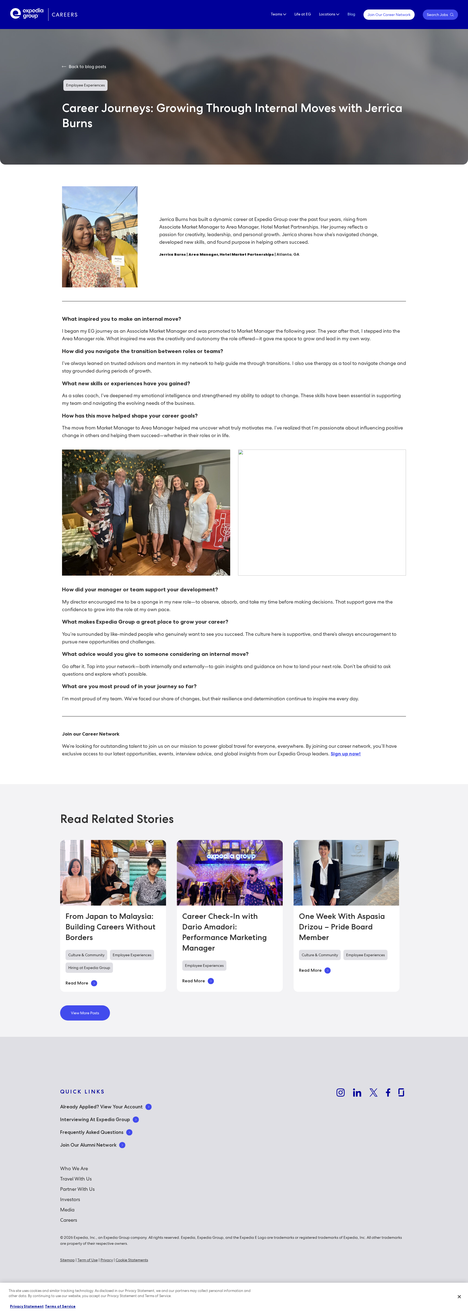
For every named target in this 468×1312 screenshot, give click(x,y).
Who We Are (74, 1168)
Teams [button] (277, 14)
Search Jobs (438, 14)
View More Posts (85, 1013)
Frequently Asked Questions (91, 1132)
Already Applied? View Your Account (101, 1107)
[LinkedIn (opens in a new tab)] (357, 1093)
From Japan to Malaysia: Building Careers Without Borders (110, 927)
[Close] (459, 1297)
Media (67, 1210)
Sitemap (67, 1260)
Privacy (106, 1260)
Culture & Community (86, 954)
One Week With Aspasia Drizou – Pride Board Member (342, 927)
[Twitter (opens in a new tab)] (373, 1093)
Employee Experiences (85, 85)
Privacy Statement (27, 1306)
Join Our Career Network (389, 14)
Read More (77, 983)
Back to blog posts (87, 66)
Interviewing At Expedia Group (95, 1119)
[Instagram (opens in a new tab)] (340, 1093)
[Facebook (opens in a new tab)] (388, 1093)
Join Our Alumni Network (88, 1145)
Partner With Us (77, 1189)
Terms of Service (60, 1306)
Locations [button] (327, 14)
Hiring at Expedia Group (89, 967)
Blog (351, 14)
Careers (68, 1220)
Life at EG (302, 14)
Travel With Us (76, 1179)
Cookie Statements (132, 1260)
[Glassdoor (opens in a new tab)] (401, 1093)
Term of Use (87, 1260)
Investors (70, 1199)
